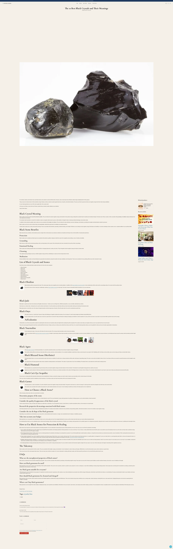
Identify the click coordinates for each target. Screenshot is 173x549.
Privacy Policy (34, 530)
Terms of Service (39, 530)
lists (31, 494)
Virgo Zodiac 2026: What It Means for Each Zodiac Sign (145, 259)
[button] (77, 3)
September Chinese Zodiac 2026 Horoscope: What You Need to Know (145, 227)
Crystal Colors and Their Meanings (26, 491)
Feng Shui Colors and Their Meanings (145, 243)
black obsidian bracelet (53, 287)
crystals (26, 494)
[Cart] (170, 3)
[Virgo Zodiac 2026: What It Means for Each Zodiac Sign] (145, 252)
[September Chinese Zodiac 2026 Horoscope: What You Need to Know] (145, 219)
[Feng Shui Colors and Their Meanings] (145, 236)
